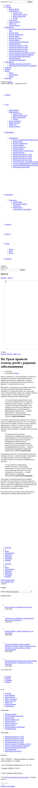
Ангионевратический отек (14, 716)
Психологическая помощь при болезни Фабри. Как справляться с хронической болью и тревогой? (21, 662)
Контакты (8, 78)
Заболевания (9, 27)
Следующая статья (7, 582)
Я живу (15, 18)
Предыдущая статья (7, 580)
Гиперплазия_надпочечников (23, 151)
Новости (8, 69)
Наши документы (15, 121)
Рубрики (4, 591)
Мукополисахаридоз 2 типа (18, 47)
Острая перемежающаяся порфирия (21, 54)
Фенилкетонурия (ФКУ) (17, 60)
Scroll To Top (5, 786)
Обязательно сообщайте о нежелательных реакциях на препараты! (19, 619)
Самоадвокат (9, 62)
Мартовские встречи (20, 14)
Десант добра (17, 13)
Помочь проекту (14, 25)
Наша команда (14, 9)
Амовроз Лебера (10, 714)
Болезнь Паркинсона (16, 34)
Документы (13, 20)
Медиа (7, 71)
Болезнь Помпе (14, 36)
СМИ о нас (13, 24)
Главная (7, 5)
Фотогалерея (13, 75)
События (8, 67)
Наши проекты (14, 11)
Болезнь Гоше (13, 33)
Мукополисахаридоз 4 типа (18, 49)
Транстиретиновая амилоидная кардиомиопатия (19, 57)
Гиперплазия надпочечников (19, 42)
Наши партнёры (14, 22)
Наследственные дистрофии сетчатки (22, 53)
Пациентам (9, 194)
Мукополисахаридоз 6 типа (18, 51)
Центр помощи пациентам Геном (17, 777)
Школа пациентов (19, 16)
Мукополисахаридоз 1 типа (18, 45)
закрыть (9, 82)
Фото (11, 251)
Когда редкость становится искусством (18, 607)
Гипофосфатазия (14, 44)
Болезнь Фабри (14, 40)
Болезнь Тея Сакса (11, 723)
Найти (30, 2)
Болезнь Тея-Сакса (15, 38)
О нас (7, 104)
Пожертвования (10, 704)
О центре (8, 7)
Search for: (4, 2)
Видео (11, 76)
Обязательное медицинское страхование (23, 65)
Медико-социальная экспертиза (20, 64)
